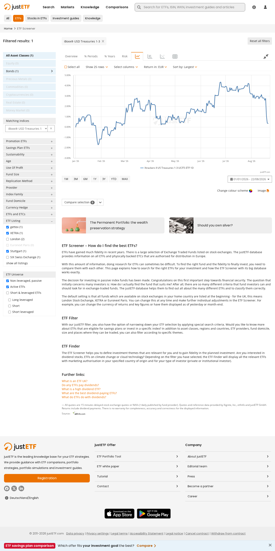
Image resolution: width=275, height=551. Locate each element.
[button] (51, 128)
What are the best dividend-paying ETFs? (89, 393)
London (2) (17, 239)
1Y (94, 179)
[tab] (137, 56)
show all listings (17, 263)
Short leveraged (23, 312)
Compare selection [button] (78, 202)
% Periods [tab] (91, 56)
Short (16, 306)
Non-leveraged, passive (26, 281)
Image (262, 190)
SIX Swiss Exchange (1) (25, 257)
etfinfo (241, 404)
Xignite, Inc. (230, 404)
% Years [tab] (109, 56)
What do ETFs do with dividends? (84, 397)
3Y (103, 179)
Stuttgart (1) (18, 251)
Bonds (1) (12, 71)
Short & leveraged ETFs (25, 293)
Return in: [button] (154, 67)
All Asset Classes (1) (19, 55)
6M (85, 179)
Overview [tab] (71, 56)
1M (66, 179)
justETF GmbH (258, 404)
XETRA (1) (16, 233)
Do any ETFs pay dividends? (80, 385)
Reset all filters (260, 41)
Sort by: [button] (183, 67)
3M (76, 179)
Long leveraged (22, 300)
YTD (113, 179)
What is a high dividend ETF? (81, 389)
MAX (125, 179)
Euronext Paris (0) (22, 245)
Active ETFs (17, 287)
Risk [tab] (124, 56)
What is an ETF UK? (74, 381)
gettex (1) (16, 227)
